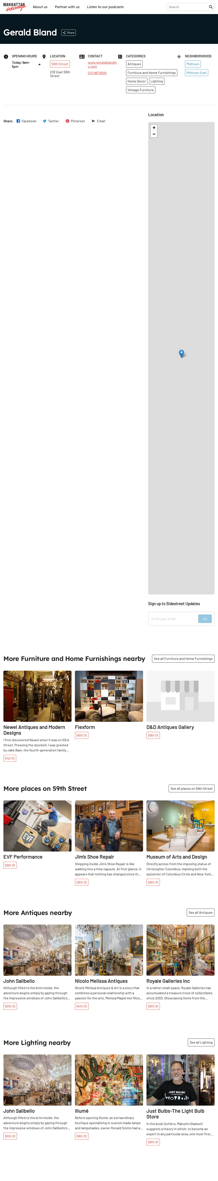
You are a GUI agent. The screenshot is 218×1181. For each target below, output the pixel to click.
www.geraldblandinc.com (102, 64)
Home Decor (137, 81)
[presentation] (188, 6)
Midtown (192, 64)
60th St (10, 1006)
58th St (81, 1136)
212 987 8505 (97, 73)
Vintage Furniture (141, 90)
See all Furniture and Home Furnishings (183, 658)
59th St (153, 735)
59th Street (60, 64)
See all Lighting (201, 1042)
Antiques (134, 64)
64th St (81, 1006)
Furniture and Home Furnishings (152, 72)
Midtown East (196, 72)
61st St (10, 758)
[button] (181, 354)
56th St (81, 735)
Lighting (157, 81)
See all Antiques (201, 912)
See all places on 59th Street (192, 788)
